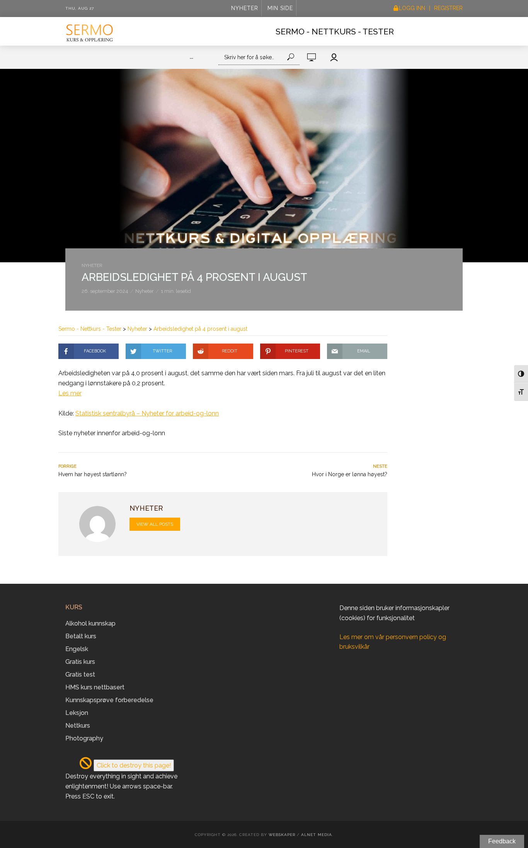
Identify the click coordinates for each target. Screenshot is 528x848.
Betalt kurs (80, 636)
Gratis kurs (80, 661)
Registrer (448, 8)
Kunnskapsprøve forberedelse (109, 700)
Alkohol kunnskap (90, 623)
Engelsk (76, 649)
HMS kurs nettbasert (94, 687)
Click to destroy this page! (134, 765)
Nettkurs (77, 725)
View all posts (154, 524)
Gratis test (80, 674)
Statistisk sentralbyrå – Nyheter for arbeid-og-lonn (147, 413)
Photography (84, 738)
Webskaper (282, 835)
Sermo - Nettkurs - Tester (335, 31)
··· (191, 58)
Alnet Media (316, 835)
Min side (280, 8)
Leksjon (76, 712)
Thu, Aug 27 (79, 8)
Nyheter (244, 8)
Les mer (70, 393)
